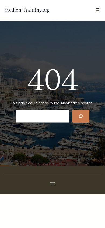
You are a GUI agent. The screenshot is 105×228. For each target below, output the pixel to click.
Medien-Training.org (27, 10)
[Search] (80, 116)
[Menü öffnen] (97, 10)
